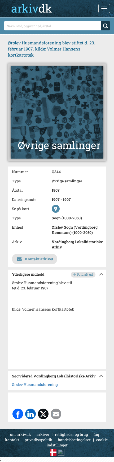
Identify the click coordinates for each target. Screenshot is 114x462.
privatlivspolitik (38, 439)
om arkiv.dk (20, 434)
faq (96, 434)
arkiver (43, 434)
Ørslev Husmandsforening (35, 384)
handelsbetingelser (74, 439)
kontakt (12, 439)
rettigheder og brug (71, 434)
